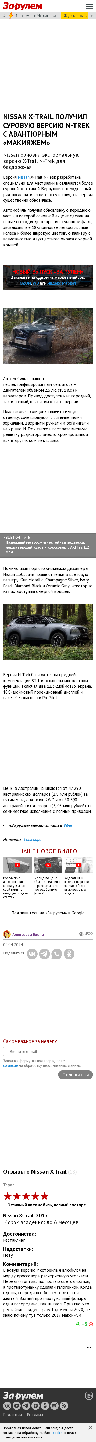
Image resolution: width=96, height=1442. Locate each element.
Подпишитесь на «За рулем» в (48, 913)
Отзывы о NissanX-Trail (40, 1172)
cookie (58, 1432)
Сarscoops (32, 839)
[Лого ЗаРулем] (22, 6)
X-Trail (26, 1215)
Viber (67, 825)
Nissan (24, 177)
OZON (25, 283)
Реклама (35, 1414)
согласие (10, 1065)
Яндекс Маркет (61, 283)
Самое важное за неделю (30, 1041)
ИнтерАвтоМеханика (35, 15)
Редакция (12, 1414)
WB (36, 283)
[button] (90, 1428)
